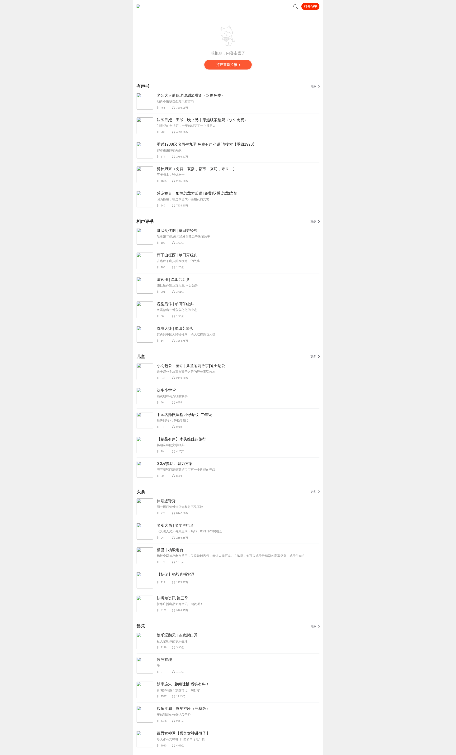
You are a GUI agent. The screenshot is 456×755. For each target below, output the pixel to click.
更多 (313, 86)
